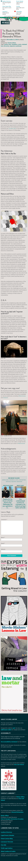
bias (10, 44)
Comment (4, 519)
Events (10, 43)
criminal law (22, 480)
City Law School (19, 764)
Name (3, 537)
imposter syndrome (15, 46)
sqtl (14, 728)
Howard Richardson (17, 812)
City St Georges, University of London (12, 819)
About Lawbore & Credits (8, 851)
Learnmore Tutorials (7, 841)
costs (19, 44)
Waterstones (22, 396)
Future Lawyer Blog (7, 838)
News (14, 43)
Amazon (5, 397)
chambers (14, 44)
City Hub (3, 845)
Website (3, 549)
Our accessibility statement (9, 741)
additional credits (6, 729)
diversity (6, 46)
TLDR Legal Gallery (6, 848)
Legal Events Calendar (7, 835)
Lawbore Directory (6, 832)
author (6, 44)
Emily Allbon (20, 796)
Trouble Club (12, 128)
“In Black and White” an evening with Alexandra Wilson (13, 33)
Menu (6, 22)
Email (3, 543)
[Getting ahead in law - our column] (14, 576)
